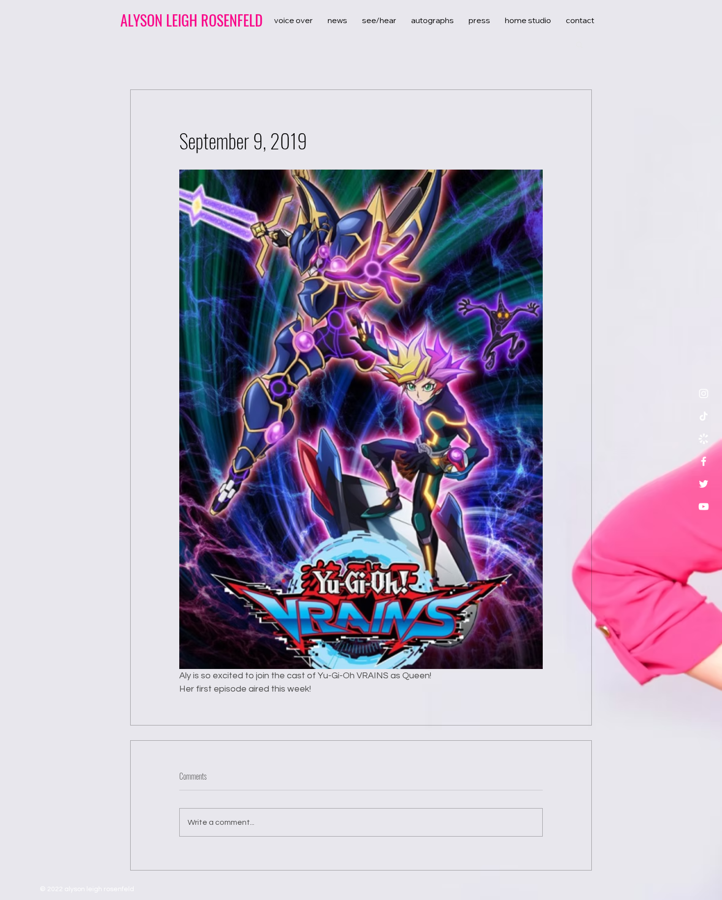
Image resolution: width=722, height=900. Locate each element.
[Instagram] (703, 393)
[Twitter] (703, 484)
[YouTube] (703, 506)
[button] (579, 44)
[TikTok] (703, 416)
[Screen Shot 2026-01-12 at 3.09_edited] (703, 439)
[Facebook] (703, 461)
